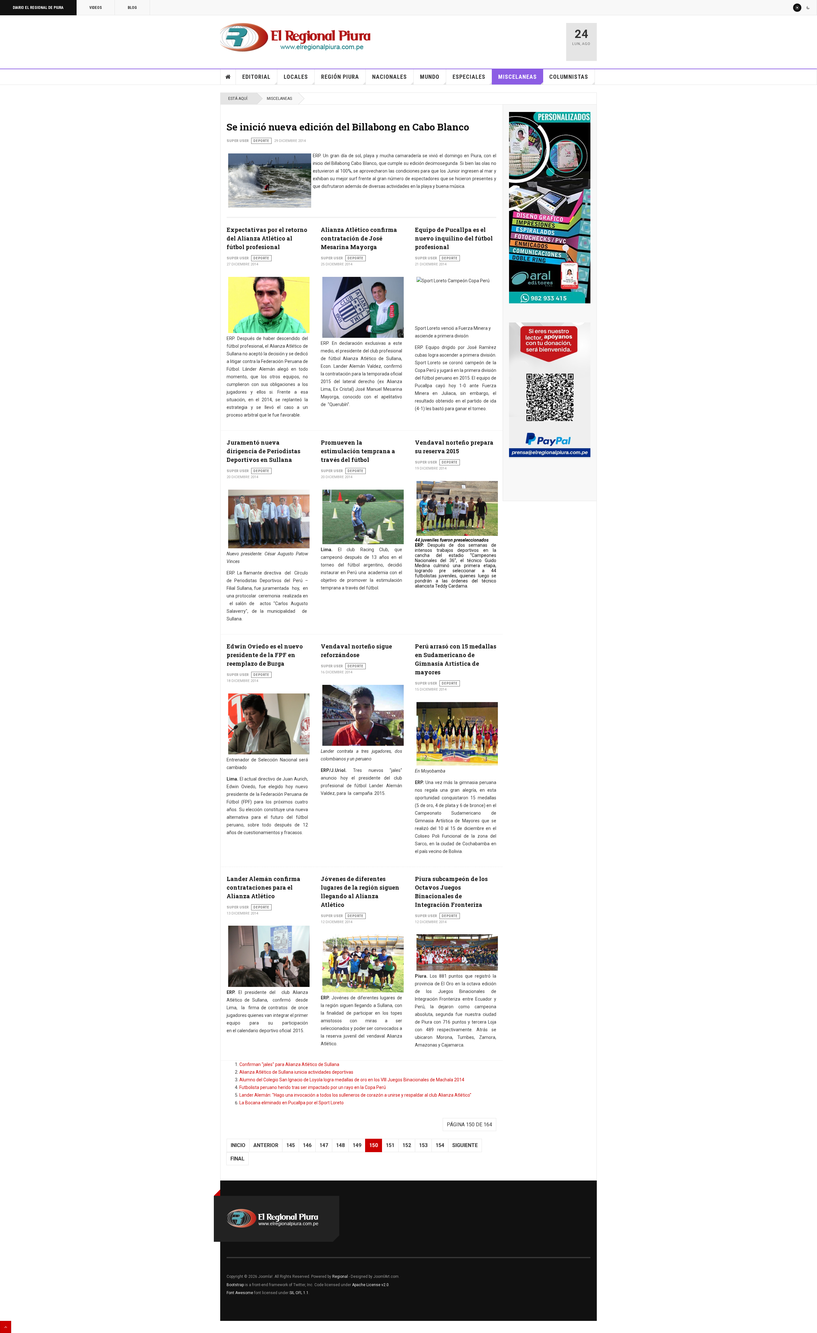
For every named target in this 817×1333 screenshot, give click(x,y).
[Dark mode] (808, 8)
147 (323, 1145)
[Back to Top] (5, 1327)
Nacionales (389, 76)
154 (440, 1145)
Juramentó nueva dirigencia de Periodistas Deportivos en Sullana (263, 451)
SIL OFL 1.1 (299, 1293)
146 (307, 1145)
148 (340, 1145)
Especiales (469, 76)
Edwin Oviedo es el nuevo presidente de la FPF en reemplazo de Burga (265, 654)
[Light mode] (797, 8)
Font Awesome (240, 1293)
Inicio (228, 77)
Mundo (429, 76)
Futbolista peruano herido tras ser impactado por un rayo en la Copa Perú (312, 1087)
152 (406, 1145)
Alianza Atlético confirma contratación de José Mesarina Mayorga (359, 238)
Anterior (265, 1145)
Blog (132, 7)
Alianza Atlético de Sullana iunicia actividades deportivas (296, 1072)
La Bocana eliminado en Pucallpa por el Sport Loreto (291, 1102)
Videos (95, 7)
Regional (340, 1276)
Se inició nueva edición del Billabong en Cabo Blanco (348, 127)
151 (390, 1145)
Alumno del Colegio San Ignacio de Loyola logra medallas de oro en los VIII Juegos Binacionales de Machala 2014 (351, 1079)
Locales (296, 76)
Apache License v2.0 (370, 1285)
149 (357, 1145)
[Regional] (295, 37)
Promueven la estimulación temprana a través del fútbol (358, 451)
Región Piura (340, 76)
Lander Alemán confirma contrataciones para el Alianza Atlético (263, 887)
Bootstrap (235, 1285)
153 (423, 1145)
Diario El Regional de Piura (38, 7)
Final (237, 1159)
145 (290, 1145)
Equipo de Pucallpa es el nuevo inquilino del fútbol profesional (454, 238)
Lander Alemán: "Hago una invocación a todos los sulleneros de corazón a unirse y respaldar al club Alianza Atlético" (355, 1095)
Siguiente (465, 1145)
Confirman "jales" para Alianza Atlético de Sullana (289, 1064)
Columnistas (568, 76)
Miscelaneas (517, 76)
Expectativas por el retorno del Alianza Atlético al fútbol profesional (267, 238)
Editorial (256, 76)
